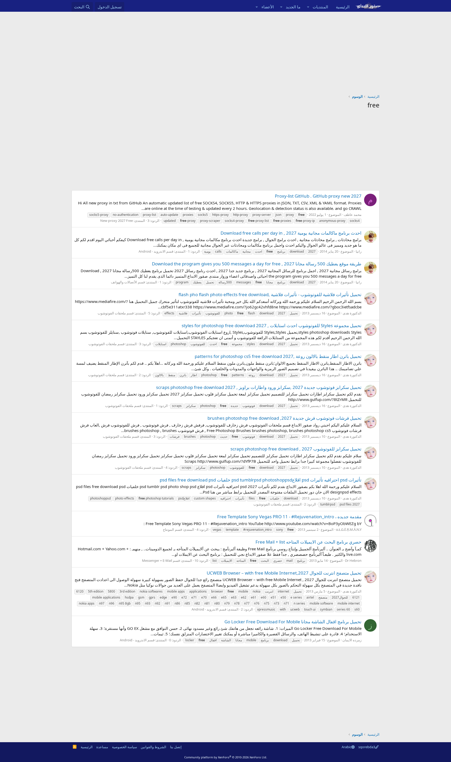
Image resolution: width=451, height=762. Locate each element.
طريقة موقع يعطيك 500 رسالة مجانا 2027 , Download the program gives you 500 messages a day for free (256, 264)
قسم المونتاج (172, 529)
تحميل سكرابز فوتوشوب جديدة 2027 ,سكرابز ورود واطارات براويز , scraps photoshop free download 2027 (258, 387)
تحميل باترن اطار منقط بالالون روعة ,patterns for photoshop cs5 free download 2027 (278, 356)
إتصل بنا (176, 747)
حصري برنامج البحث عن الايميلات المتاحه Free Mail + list (308, 542)
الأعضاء (268, 6)
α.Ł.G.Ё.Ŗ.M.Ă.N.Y (348, 529)
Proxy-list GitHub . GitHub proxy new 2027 (318, 196)
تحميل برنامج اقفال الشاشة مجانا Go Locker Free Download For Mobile (292, 622)
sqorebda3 (366, 747)
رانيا (358, 251)
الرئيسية (342, 6)
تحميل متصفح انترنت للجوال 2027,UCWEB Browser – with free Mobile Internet (284, 573)
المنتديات (320, 6)
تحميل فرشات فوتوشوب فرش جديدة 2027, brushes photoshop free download (284, 418)
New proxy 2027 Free (116, 220)
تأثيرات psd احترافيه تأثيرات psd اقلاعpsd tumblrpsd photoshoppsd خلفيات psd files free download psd (260, 480)
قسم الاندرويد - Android (156, 251)
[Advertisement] (225, 50)
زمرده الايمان (351, 640)
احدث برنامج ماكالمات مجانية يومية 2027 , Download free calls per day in (291, 233)
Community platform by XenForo (225, 757)
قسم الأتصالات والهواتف (128, 282)
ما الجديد (293, 6)
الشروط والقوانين (153, 747)
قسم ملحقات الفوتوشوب (116, 313)
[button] (308, 7)
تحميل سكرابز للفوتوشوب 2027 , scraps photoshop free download (295, 449)
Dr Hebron (353, 560)
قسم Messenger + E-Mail (161, 560)
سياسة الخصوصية (124, 747)
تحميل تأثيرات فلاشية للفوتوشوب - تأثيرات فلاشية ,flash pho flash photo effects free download (270, 294)
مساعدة (102, 747)
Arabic (346, 747)
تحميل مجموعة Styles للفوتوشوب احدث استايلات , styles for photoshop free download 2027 (271, 325)
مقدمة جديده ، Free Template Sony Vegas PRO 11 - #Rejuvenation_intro (289, 517)
